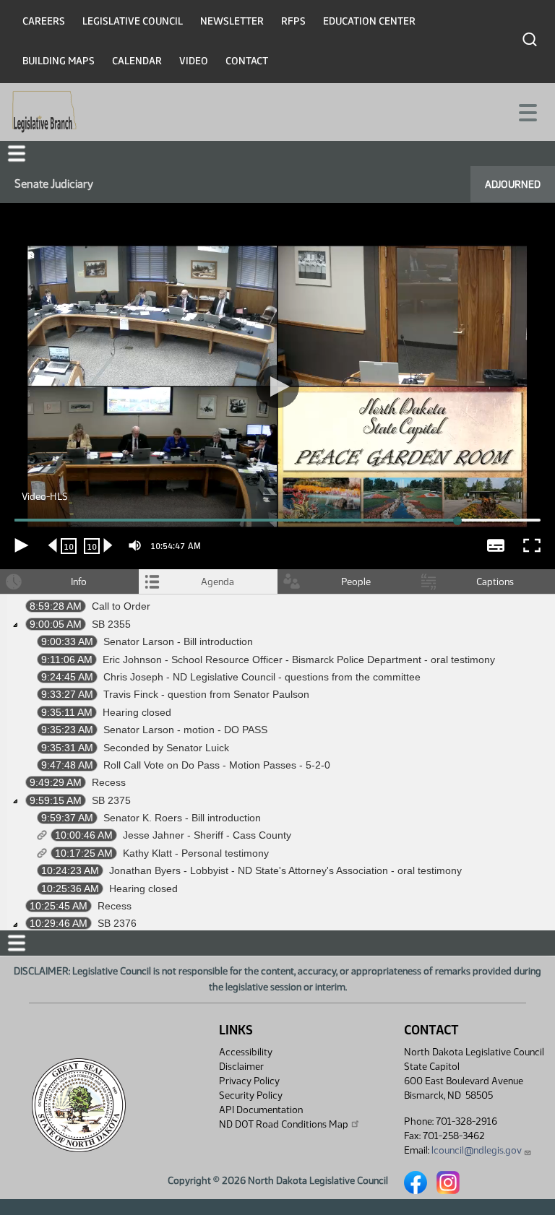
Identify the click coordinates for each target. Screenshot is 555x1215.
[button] (277, 608)
